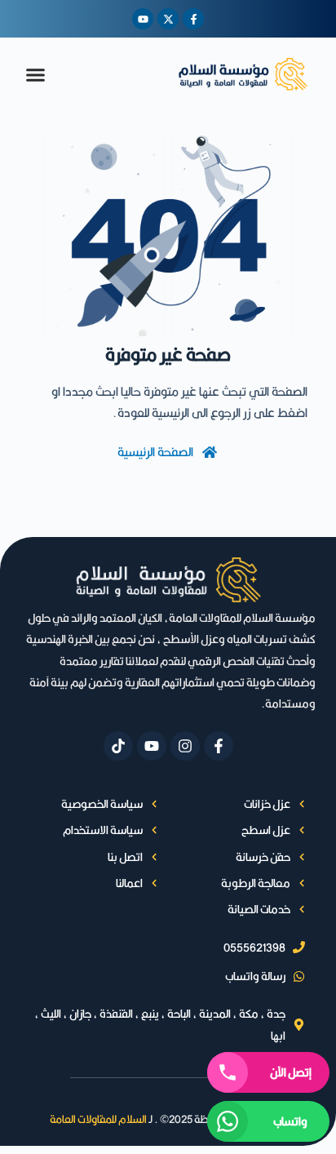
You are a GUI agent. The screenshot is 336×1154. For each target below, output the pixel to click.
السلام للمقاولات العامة (98, 1119)
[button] (35, 74)
